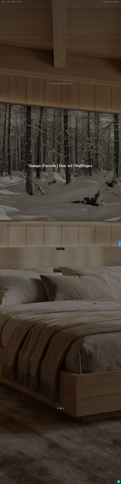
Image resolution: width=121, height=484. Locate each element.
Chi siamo (8, 1)
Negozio (3, 1)
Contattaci (19, 1)
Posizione (13, 1)
